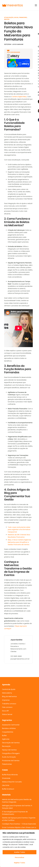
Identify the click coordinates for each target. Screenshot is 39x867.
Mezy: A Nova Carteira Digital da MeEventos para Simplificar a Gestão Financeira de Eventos (19, 542)
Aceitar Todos (19, 852)
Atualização (8, 17)
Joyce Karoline (17, 44)
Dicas (16, 17)
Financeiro (23, 17)
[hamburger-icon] (36, 5)
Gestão (6, 19)
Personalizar (19, 857)
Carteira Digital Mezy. (19, 97)
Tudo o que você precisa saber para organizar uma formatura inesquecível (19, 529)
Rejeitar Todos (19, 863)
